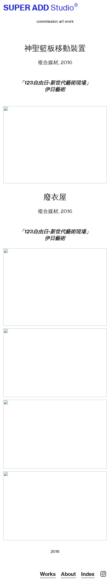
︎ (103, 574)
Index (88, 574)
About (68, 574)
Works (48, 574)
